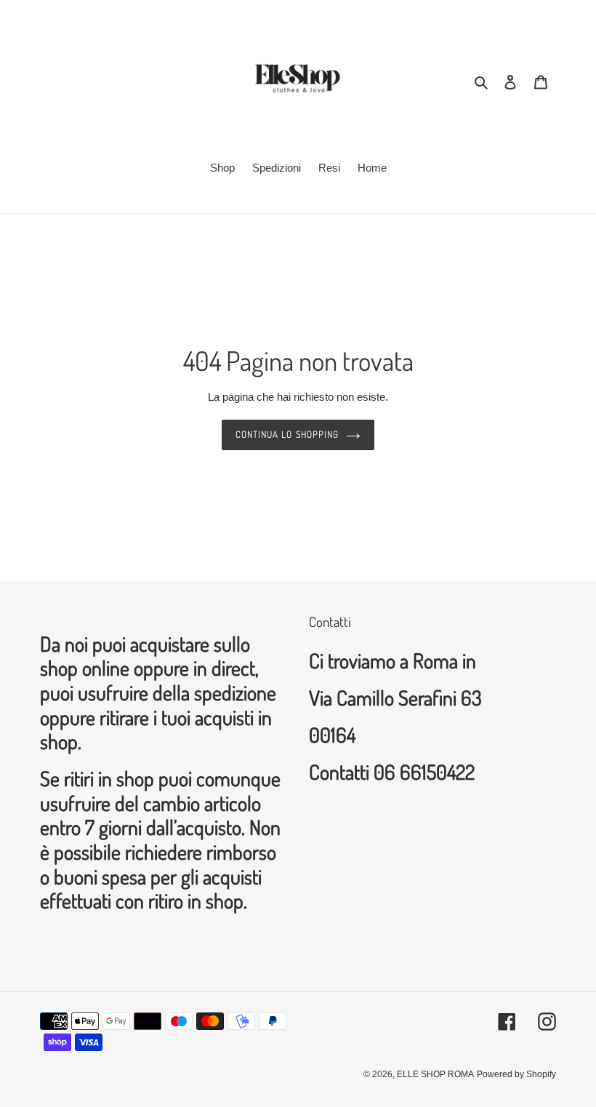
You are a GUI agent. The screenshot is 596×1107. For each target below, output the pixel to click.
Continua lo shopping (287, 434)
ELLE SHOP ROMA (435, 1074)
